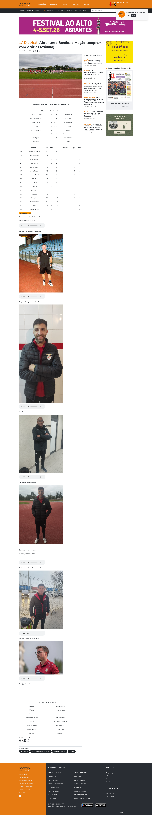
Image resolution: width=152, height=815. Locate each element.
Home (20, 40)
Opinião (108, 782)
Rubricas (108, 779)
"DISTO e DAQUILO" (80, 780)
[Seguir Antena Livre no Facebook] (20, 796)
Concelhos (22, 10)
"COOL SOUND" (52, 776)
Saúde (43, 10)
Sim (133, 16)
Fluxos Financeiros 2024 (26, 783)
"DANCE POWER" (79, 776)
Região (37, 10)
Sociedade (30, 10)
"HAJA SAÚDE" (52, 798)
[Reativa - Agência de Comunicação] (119, 52)
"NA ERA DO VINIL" (53, 787)
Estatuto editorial (24, 777)
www (114, 107)
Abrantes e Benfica (59, 751)
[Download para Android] (87, 805)
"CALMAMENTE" (53, 795)
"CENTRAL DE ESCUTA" (80, 773)
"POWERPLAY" (78, 787)
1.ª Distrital (24, 751)
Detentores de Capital (25, 780)
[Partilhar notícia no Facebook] (33, 51)
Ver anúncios (110, 793)
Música (65, 4)
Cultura (57, 10)
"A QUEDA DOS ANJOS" (80, 791)
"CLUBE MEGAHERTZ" (54, 791)
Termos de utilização (25, 789)
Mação (72, 751)
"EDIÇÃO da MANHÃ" (54, 773)
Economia (70, 10)
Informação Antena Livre (113, 776)
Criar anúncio (110, 796)
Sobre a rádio (41, 4)
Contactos (22, 792)
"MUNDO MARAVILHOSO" (55, 784)
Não (128, 16)
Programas (75, 4)
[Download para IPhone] (100, 805)
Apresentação (23, 774)
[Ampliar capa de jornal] (119, 86)
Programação (110, 773)
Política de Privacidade (26, 786)
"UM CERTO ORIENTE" (80, 795)
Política (63, 10)
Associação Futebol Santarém (40, 751)
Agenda (86, 4)
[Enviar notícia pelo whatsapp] (39, 51)
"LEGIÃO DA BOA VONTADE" (82, 798)
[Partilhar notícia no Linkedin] (37, 51)
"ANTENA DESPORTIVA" (81, 784)
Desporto (50, 10)
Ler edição (126, 107)
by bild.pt (120, 812)
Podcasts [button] (53, 4)
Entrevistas (86, 10)
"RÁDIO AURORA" (53, 780)
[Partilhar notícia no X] (35, 51)
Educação (78, 10)
